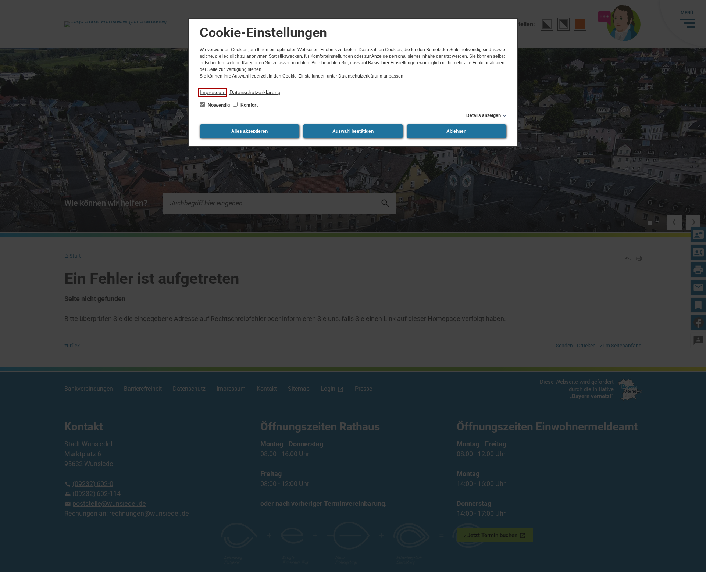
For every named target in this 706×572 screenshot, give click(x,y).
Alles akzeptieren (249, 131)
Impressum (213, 92)
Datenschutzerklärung (255, 92)
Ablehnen (456, 131)
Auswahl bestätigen (353, 131)
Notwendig (219, 105)
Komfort (248, 105)
